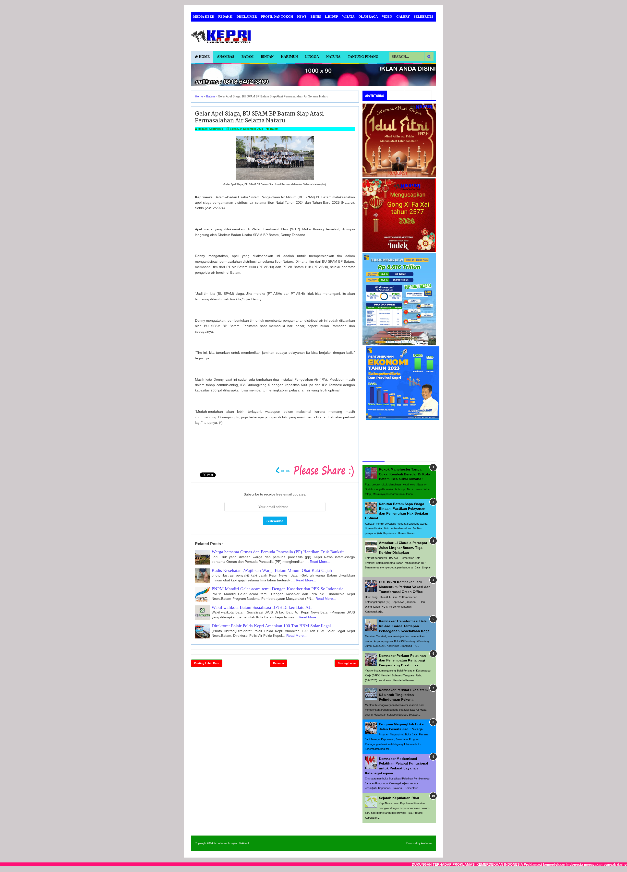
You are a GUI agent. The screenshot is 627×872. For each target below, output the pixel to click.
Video (387, 16)
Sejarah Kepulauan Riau (399, 798)
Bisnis (316, 16)
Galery (403, 16)
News (301, 16)
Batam (247, 57)
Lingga (312, 57)
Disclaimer (247, 16)
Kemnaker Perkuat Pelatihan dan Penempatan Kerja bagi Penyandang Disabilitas (402, 660)
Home (204, 57)
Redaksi (225, 16)
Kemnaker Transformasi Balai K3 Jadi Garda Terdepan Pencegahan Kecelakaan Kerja (404, 626)
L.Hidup (331, 16)
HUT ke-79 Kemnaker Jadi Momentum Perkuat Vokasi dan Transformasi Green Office (405, 586)
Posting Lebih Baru (206, 663)
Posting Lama (347, 663)
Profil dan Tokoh (277, 16)
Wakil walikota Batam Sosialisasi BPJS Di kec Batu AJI (262, 607)
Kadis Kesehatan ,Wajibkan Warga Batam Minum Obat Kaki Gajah (272, 570)
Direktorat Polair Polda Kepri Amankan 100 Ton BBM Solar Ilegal (271, 625)
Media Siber (203, 16)
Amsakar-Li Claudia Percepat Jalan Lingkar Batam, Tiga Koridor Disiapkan (403, 547)
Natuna (333, 57)
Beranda (278, 663)
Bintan (267, 57)
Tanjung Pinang (363, 57)
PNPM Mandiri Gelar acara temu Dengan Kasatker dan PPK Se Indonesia (277, 588)
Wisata (348, 16)
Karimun (289, 57)
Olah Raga (368, 16)
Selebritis (423, 16)
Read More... (320, 562)
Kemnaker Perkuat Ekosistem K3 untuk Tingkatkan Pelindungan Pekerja (403, 694)
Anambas (225, 57)
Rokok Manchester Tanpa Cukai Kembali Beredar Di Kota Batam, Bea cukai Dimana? (404, 474)
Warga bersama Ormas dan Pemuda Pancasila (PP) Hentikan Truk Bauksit (278, 551)
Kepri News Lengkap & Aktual (231, 843)
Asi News (426, 843)
